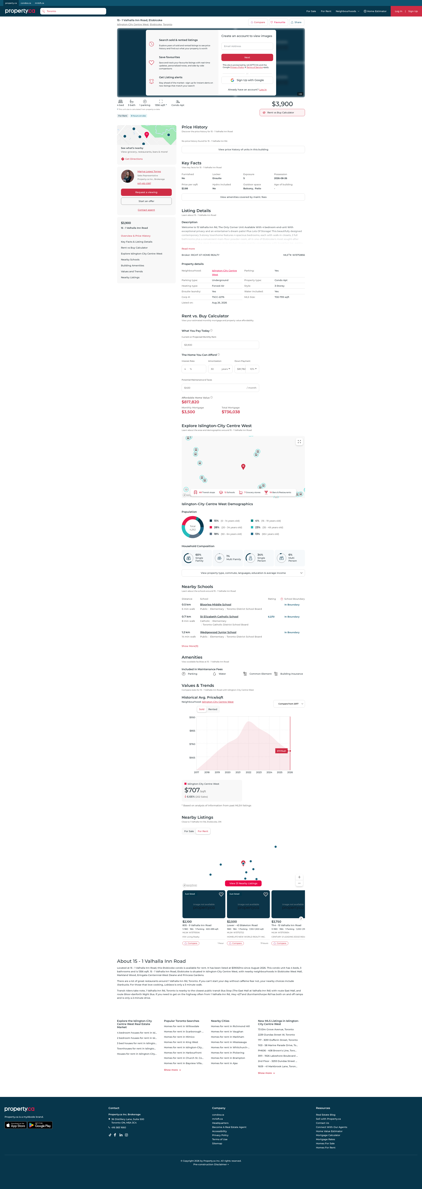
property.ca (11, 3)
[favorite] (221, 894)
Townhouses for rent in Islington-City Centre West (147, 1048)
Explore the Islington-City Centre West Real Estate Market (134, 1024)
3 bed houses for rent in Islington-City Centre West (147, 1043)
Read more (188, 248)
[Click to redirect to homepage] (20, 11)
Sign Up (413, 11)
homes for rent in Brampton (228, 1057)
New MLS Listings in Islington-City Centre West (278, 1022)
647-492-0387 (144, 183)
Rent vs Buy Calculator (134, 247)
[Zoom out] (299, 883)
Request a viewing (146, 192)
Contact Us (322, 1123)
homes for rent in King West (181, 1042)
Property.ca (11, 1116)
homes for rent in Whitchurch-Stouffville (235, 1047)
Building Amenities (132, 265)
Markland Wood (126, 975)
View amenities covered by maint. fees (243, 197)
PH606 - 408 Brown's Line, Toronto (278, 1050)
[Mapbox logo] (190, 495)
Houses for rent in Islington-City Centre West (144, 1053)
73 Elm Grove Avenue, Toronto (276, 1029)
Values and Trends (132, 271)
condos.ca (26, 3)
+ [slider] (300, 713)
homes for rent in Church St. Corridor (186, 1057)
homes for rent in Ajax (224, 1063)
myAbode (29, 1116)
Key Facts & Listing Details (136, 241)
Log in (263, 89)
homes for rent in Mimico (179, 1036)
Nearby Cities (220, 1020)
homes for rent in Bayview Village (184, 1063)
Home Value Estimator (329, 1131)
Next (247, 57)
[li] (121, 1135)
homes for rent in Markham (227, 1036)
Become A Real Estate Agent (229, 1127)
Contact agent (146, 210)
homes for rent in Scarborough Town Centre (190, 1031)
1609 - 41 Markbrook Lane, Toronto (278, 1066)
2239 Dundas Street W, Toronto (276, 1034)
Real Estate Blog (325, 1114)
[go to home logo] (19, 1109)
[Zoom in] (299, 877)
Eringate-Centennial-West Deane (157, 975)
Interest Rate (188, 361)
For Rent (326, 11)
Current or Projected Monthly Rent (199, 337)
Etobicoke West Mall (290, 971)
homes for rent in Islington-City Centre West (190, 1047)
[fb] (116, 1135)
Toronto (167, 24)
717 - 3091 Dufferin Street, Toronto (278, 1039)
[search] (73, 11)
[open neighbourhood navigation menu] (358, 11)
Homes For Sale (325, 1143)
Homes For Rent (325, 1147)
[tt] (110, 1135)
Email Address (231, 45)
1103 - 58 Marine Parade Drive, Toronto (280, 1045)
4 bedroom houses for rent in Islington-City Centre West (150, 1032)
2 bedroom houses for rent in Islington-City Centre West (150, 1038)
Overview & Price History (136, 235)
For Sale (311, 11)
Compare (259, 22)
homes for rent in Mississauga (229, 1042)
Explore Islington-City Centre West (141, 253)
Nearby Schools (130, 259)
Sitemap (217, 1143)
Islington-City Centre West (133, 24)
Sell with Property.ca (328, 1119)
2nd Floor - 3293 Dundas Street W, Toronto (283, 1061)
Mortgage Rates (325, 1139)
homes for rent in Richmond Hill (230, 1026)
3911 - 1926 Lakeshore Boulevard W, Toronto (283, 1055)
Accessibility (219, 1131)
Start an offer (146, 201)
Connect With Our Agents (331, 1127)
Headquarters (220, 1123)
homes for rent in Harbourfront (183, 1052)
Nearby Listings (130, 277)
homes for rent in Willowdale (181, 1026)
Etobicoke (156, 24)
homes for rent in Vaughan (227, 1031)
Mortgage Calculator (328, 1135)
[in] (127, 1135)
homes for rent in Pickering (227, 1052)
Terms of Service (255, 67)
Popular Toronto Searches (181, 1020)
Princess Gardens (193, 975)
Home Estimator (377, 11)
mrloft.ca (39, 3)
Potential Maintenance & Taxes (197, 380)
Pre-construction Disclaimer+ (211, 1164)
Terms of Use (219, 1139)
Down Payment (242, 361)
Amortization (214, 361)
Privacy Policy (237, 67)
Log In (398, 11)
